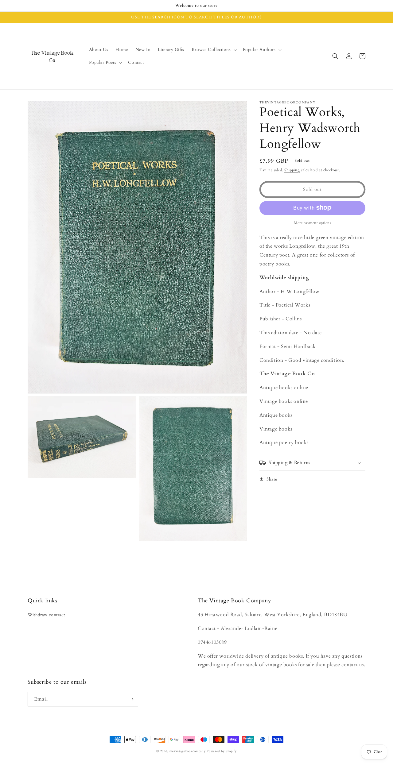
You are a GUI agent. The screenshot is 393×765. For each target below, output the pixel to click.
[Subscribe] (131, 699)
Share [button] (272, 479)
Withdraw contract (46, 615)
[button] (213, 49)
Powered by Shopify (222, 751)
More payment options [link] (312, 222)
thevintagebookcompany (187, 751)
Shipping (292, 170)
